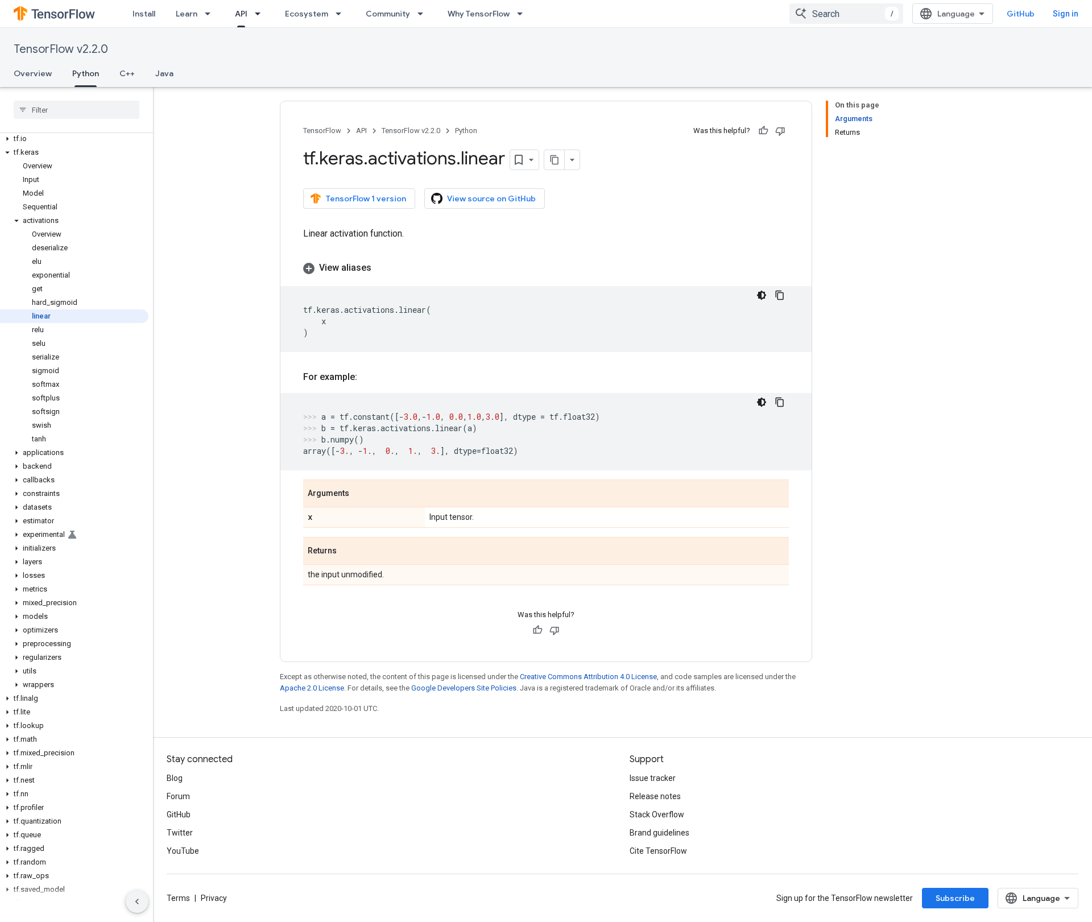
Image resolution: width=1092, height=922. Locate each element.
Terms (178, 898)
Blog (175, 778)
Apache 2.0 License (312, 688)
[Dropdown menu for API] (261, 13)
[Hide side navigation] (137, 901)
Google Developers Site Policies (463, 688)
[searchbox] (76, 110)
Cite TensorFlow (658, 850)
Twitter (180, 832)
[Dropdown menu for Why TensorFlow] (523, 13)
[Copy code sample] (780, 295)
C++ (127, 73)
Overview (33, 73)
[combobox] (846, 13)
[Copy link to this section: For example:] (368, 377)
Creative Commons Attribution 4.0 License (588, 676)
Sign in (1065, 13)
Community (388, 14)
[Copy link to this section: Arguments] (360, 494)
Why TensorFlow (479, 14)
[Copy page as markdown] (554, 159)
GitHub (1021, 14)
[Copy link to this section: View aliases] (382, 268)
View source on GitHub (491, 198)
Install (144, 14)
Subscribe (955, 898)
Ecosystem (306, 14)
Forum (178, 796)
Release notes (655, 796)
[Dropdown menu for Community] (423, 13)
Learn (186, 14)
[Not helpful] (780, 130)
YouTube (183, 850)
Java (164, 73)
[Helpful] (763, 130)
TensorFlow (322, 130)
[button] (74, 139)
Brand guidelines (659, 832)
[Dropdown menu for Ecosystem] (341, 13)
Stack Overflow (657, 814)
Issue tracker (653, 778)
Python (85, 73)
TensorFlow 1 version (366, 198)
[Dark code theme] (761, 295)
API (241, 14)
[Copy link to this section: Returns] (348, 552)
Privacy (214, 898)
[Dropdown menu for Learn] (211, 13)
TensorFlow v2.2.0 (61, 49)
